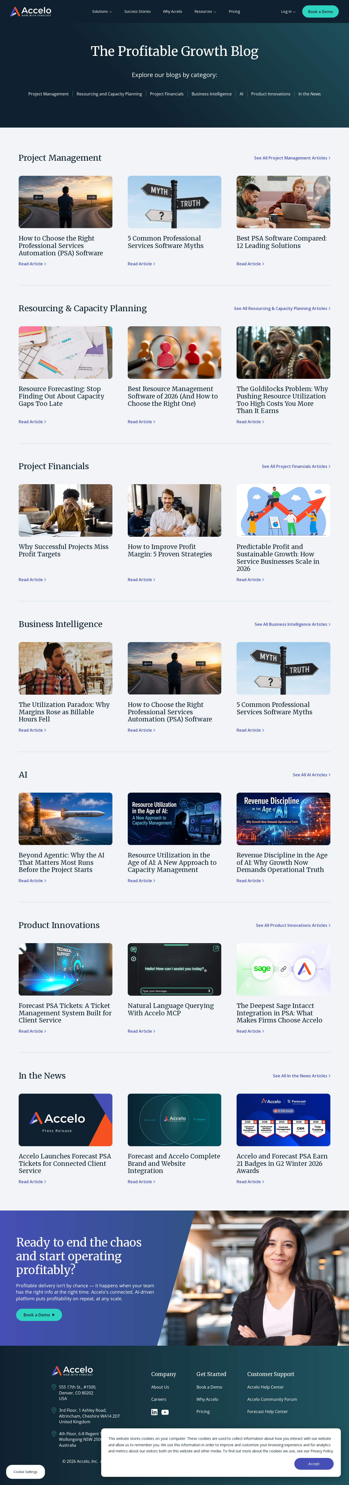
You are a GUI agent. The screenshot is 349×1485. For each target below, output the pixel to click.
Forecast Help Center (267, 1411)
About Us (160, 1387)
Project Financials (167, 94)
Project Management (48, 94)
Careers (158, 1399)
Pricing (234, 11)
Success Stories (137, 11)
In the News (309, 94)
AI (241, 94)
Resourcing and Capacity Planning (109, 94)
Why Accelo (172, 11)
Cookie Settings (26, 1471)
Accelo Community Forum (272, 1399)
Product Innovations (270, 94)
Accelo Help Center (265, 1387)
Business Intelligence (212, 94)
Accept (314, 1463)
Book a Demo (320, 11)
